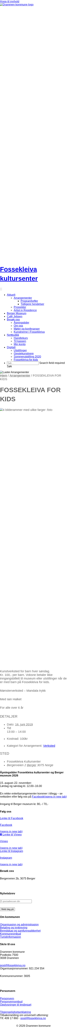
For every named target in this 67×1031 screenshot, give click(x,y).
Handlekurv (21, 338)
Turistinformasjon (10, 936)
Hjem (3, 375)
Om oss (18, 325)
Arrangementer (23, 297)
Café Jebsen (14, 316)
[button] (9, 366)
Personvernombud (11, 1001)
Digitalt (11, 347)
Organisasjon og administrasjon (19, 924)
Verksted (49, 745)
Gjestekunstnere (24, 353)
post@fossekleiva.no (12, 965)
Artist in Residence (25, 310)
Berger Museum (16, 313)
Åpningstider (21, 322)
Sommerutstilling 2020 (27, 356)
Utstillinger (20, 350)
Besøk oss (13, 319)
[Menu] (1, 289)
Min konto (20, 344)
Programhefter (29, 300)
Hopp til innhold (9, 1)
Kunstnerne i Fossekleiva (29, 331)
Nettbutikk (13, 334)
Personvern (7, 998)
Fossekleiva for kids (26, 359)
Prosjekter (20, 307)
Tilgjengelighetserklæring (15, 1012)
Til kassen (20, 341)
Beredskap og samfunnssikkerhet (20, 930)
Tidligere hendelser (32, 304)
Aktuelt (11, 294)
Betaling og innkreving (13, 927)
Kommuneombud (10, 933)
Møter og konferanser (27, 328)
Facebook (49, 796)
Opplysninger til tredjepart (15, 1004)
